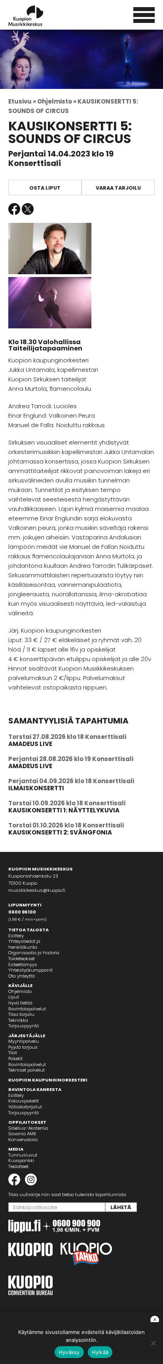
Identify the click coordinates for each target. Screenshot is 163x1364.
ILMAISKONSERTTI (36, 788)
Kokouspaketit (23, 1101)
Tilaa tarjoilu (21, 1014)
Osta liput (45, 188)
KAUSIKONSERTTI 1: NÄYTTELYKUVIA (63, 810)
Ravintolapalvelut (27, 1009)
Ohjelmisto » (56, 101)
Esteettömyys (22, 964)
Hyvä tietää (20, 1003)
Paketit (15, 1058)
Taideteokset (21, 958)
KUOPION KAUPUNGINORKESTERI (47, 1080)
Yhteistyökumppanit (30, 970)
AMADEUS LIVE (30, 744)
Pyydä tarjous (23, 1047)
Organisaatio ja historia (33, 953)
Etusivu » (22, 101)
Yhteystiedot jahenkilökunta (24, 944)
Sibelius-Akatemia (28, 1128)
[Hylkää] (153, 1343)
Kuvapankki (21, 1160)
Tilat (12, 1052)
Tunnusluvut (22, 1155)
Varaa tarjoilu (118, 188)
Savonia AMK (22, 1133)
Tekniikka (18, 1020)
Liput (13, 997)
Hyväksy (69, 1352)
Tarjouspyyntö (23, 1026)
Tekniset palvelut (26, 1070)
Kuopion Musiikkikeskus (36, 16)
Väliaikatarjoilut (25, 1107)
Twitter (28, 209)
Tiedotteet (18, 1166)
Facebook (14, 209)
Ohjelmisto (20, 991)
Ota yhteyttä (21, 976)
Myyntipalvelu (23, 1041)
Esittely (16, 936)
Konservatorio (23, 1139)
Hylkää (100, 1352)
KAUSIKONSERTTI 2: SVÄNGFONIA (60, 832)
